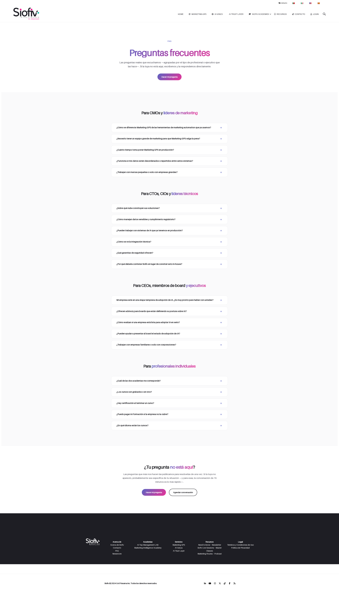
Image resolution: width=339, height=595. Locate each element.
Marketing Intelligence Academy (147, 548)
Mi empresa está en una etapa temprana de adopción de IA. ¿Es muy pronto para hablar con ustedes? (164, 300)
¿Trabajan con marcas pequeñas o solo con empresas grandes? (147, 172)
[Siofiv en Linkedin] (205, 583)
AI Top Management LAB (148, 545)
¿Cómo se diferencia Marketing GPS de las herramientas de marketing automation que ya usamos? (163, 127)
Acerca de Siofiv (117, 545)
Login (316, 14)
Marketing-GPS (198, 14)
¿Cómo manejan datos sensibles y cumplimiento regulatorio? (145, 219)
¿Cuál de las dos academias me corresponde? (138, 381)
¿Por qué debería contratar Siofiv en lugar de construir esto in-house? (149, 264)
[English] (310, 3)
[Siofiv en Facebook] (229, 583)
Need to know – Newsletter (209, 545)
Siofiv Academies (260, 14)
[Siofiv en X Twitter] (220, 583)
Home (180, 14)
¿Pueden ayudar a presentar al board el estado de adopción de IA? (148, 333)
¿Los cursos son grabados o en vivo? (134, 392)
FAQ (117, 551)
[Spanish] (318, 3)
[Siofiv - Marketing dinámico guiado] (26, 14)
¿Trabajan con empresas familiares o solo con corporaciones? (146, 344)
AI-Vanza (219, 14)
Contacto (283, 3)
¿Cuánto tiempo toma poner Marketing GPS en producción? (145, 150)
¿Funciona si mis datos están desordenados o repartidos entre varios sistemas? (154, 161)
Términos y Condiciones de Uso (240, 545)
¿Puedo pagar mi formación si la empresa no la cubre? (142, 414)
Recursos (282, 14)
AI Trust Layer (236, 14)
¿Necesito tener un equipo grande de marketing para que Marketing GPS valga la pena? (158, 138)
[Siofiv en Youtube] (210, 583)
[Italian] (302, 3)
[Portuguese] (293, 3)
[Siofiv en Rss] (234, 583)
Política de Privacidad (240, 548)
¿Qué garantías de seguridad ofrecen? (134, 253)
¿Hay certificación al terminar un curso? (135, 403)
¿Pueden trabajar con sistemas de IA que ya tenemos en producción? (149, 230)
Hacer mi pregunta (169, 77)
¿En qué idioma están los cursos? (132, 425)
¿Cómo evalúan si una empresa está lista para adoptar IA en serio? (148, 322)
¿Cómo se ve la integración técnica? (133, 241)
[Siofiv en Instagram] (215, 583)
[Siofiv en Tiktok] (224, 583)
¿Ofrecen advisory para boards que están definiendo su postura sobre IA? (151, 311)
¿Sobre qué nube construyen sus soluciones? (138, 208)
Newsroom (117, 554)
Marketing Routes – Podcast (210, 554)
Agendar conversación (183, 492)
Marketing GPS (179, 545)
